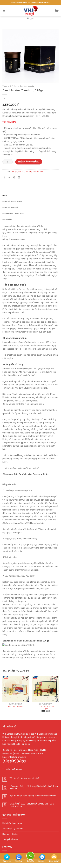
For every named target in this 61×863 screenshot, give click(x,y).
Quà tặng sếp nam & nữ (34, 171)
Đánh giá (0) (7, 219)
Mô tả (4, 196)
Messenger (42, 861)
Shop (15, 86)
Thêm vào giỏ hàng (29, 161)
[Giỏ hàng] (57, 10)
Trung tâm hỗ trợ (10, 839)
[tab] (30, 196)
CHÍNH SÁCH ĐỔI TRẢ (10, 208)
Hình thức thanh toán (12, 823)
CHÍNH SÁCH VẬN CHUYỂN (12, 202)
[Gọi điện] (30, 856)
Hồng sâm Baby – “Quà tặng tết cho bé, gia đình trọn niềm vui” (34, 787)
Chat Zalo (18, 861)
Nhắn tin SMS (54, 861)
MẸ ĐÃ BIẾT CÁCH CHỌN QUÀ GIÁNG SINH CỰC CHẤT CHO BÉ (32, 805)
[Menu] (4, 10)
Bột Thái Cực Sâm (15, 707)
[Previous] (2, 697)
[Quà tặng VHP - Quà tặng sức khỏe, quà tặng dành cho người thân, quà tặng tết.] (30, 10)
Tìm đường (7, 861)
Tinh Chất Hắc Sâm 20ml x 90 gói (45, 707)
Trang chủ (6, 86)
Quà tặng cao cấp (27, 86)
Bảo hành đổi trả (10, 834)
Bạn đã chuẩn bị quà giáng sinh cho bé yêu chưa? (33, 795)
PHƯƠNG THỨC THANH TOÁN (13, 213)
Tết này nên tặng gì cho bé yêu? (24, 778)
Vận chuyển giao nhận (12, 828)
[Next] (58, 697)
